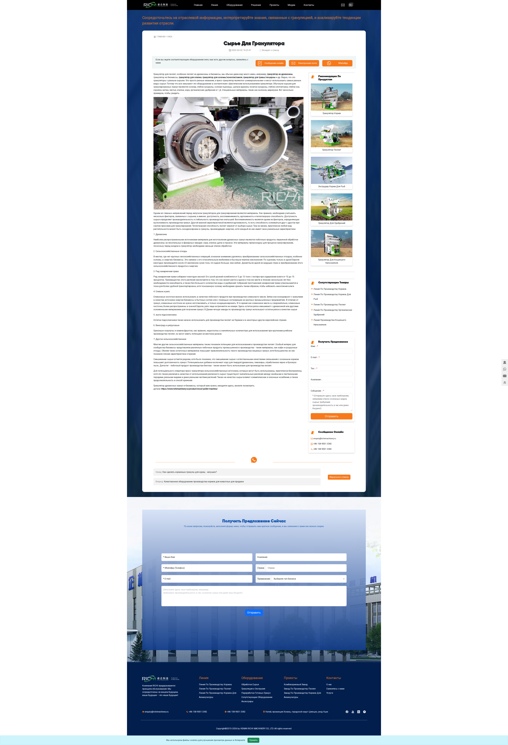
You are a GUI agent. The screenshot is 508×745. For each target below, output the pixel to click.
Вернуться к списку (339, 477)
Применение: (263, 579)
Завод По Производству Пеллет (300, 688)
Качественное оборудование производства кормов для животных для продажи (204, 481)
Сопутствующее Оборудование (256, 697)
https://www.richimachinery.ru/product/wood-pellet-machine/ (189, 389)
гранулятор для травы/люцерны (259, 77)
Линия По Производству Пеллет (330, 304)
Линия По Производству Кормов (330, 289)
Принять (253, 740)
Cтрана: (260, 568)
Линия (214, 5)
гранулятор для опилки (190, 77)
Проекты (274, 5)
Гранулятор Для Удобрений (331, 223)
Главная (198, 5)
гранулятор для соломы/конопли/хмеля (222, 77)
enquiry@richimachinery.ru (157, 711)
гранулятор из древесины (280, 74)
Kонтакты (333, 678)
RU (350, 5)
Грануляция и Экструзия (253, 688)
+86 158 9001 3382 (198, 711)
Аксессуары (247, 701)
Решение (256, 5)
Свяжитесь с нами (335, 688)
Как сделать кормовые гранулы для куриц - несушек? (189, 472)
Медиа (291, 5)
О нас (329, 684)
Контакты (309, 5)
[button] (504, 362)
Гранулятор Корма (332, 113)
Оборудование (234, 5)
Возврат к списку (270, 50)
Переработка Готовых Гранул (256, 693)
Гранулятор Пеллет (331, 150)
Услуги (329, 693)
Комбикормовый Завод (296, 684)
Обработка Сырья (250, 684)
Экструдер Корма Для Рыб (331, 186)
